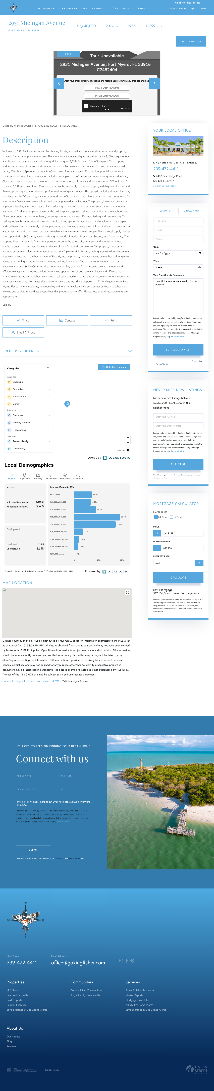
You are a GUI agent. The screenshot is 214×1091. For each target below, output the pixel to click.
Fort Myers (43, 681)
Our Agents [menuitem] (13, 1036)
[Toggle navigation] (203, 8)
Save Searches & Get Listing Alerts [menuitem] (27, 1009)
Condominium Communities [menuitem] (86, 990)
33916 (55, 681)
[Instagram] (121, 960)
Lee (32, 681)
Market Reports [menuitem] (134, 995)
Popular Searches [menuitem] (17, 1005)
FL (25, 681)
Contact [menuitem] (142, 8)
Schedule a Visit (190, 211)
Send (33, 850)
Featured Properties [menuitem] (18, 995)
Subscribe (178, 464)
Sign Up (171, 8)
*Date (156, 247)
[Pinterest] (132, 960)
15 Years (178, 516)
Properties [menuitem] (45, 8)
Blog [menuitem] (9, 1041)
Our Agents (171, 186)
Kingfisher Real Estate (187, 2)
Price (156, 526)
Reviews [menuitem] (11, 1046)
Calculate (178, 577)
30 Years (162, 516)
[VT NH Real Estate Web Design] (196, 1069)
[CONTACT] (191, 41)
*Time (156, 261)
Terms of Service (162, 364)
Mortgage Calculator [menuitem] (137, 1000)
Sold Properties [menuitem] (15, 1000)
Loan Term (160, 511)
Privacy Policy (177, 336)
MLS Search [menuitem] (13, 990)
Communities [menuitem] (66, 8)
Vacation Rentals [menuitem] (93, 8)
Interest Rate (161, 556)
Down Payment (162, 541)
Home (6, 681)
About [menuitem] (126, 8)
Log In (182, 8)
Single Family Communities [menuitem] (86, 995)
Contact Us (158, 186)
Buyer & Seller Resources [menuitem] (140, 990)
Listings (16, 681)
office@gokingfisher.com (78, 962)
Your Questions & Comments (168, 275)
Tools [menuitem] (112, 8)
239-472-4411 (166, 169)
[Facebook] (126, 960)
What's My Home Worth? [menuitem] (140, 1005)
